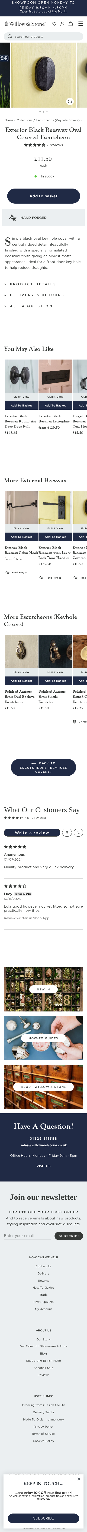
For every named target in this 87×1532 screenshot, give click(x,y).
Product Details (33, 284)
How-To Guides (43, 1287)
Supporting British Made (43, 1360)
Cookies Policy (43, 1441)
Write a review (32, 832)
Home (9, 120)
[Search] (10, 36)
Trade (43, 1294)
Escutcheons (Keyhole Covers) (58, 120)
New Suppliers (43, 1302)
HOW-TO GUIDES (43, 1038)
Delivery (43, 1273)
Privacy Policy (43, 1426)
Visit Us (43, 1166)
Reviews (43, 1375)
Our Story (43, 1339)
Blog (43, 1353)
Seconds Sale (43, 1368)
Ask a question (31, 306)
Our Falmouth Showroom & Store (43, 1346)
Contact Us (43, 1266)
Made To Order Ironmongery (43, 1419)
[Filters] (67, 833)
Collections (24, 120)
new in (43, 989)
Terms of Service (43, 1434)
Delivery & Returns (37, 295)
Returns (43, 1280)
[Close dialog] (79, 1479)
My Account (43, 1309)
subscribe (69, 1236)
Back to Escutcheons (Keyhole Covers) (43, 768)
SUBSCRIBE (43, 1518)
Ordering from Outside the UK (43, 1405)
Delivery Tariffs (43, 1412)
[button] (35, 145)
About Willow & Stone (43, 1087)
